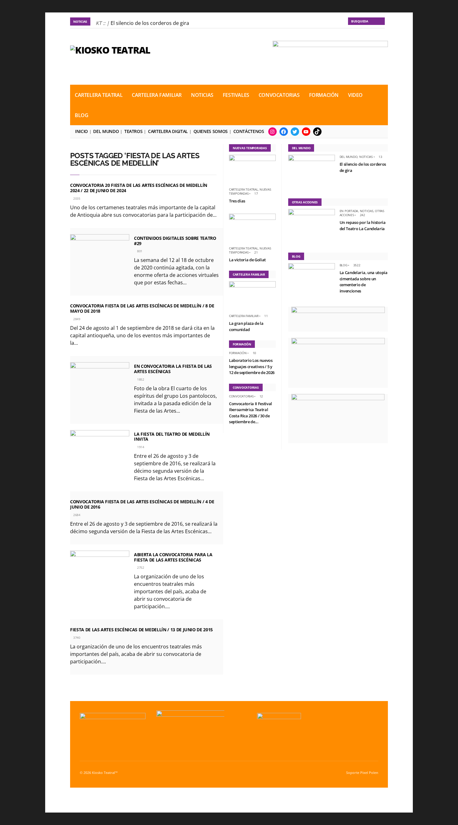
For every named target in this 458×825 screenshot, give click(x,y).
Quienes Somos (210, 131)
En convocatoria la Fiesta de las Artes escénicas (173, 368)
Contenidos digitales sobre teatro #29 (175, 240)
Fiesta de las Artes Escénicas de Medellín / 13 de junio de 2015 (141, 630)
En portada (349, 211)
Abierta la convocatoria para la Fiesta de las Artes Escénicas (173, 557)
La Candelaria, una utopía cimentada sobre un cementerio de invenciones (364, 282)
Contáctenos (248, 131)
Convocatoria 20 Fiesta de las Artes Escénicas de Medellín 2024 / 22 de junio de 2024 (138, 187)
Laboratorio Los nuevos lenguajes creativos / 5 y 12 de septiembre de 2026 (251, 366)
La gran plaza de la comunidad (246, 326)
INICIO (81, 131)
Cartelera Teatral (98, 95)
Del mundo (106, 131)
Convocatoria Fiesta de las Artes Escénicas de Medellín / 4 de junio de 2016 (142, 504)
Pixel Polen (369, 772)
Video (355, 95)
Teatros (133, 131)
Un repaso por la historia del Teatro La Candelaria (363, 225)
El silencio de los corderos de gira (150, 23)
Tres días (237, 201)
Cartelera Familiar (157, 95)
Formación (324, 95)
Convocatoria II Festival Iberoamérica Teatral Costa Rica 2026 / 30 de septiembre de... (250, 413)
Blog (81, 115)
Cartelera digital (168, 131)
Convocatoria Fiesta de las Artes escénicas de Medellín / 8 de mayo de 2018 (142, 308)
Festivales (236, 95)
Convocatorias (279, 95)
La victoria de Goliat (247, 260)
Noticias (202, 95)
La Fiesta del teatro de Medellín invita (172, 436)
